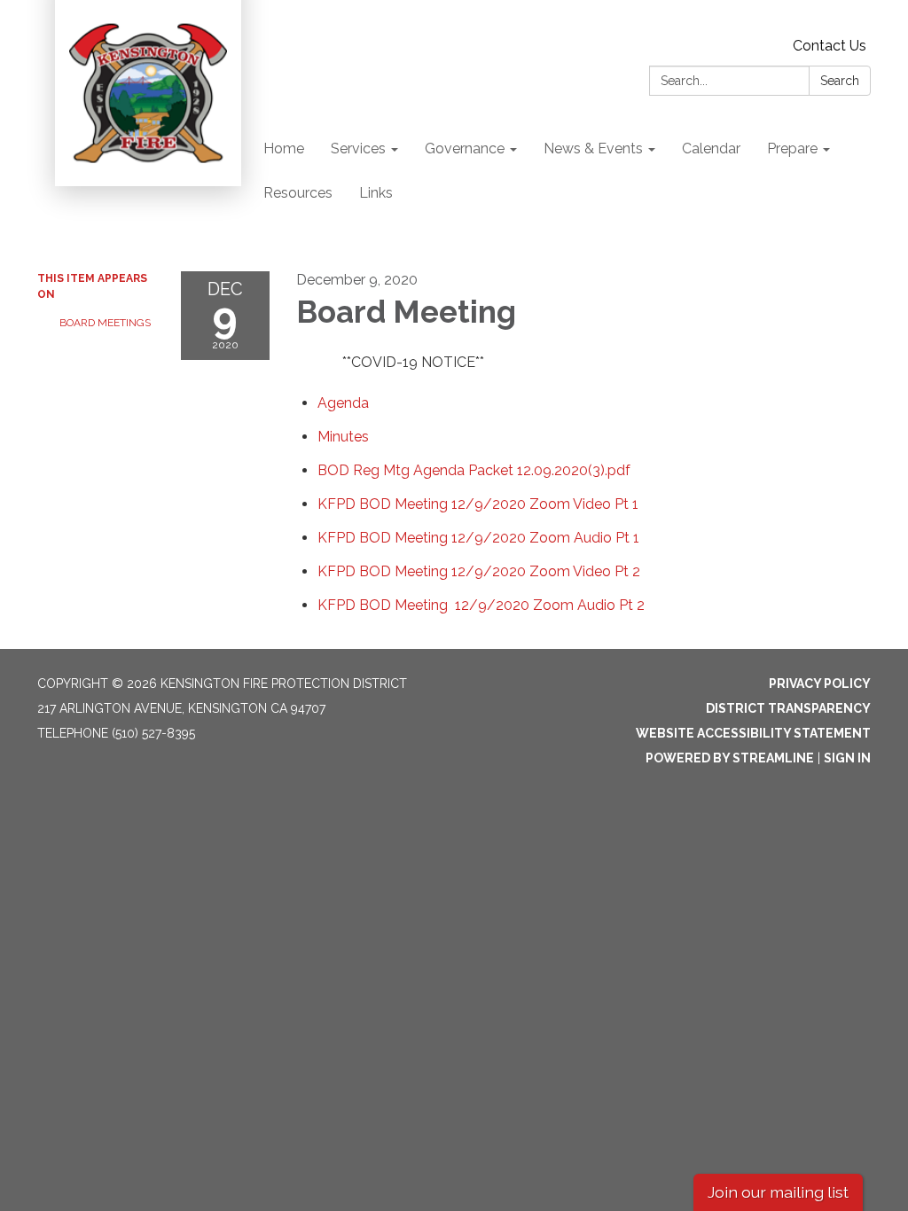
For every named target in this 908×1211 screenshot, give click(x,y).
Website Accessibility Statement (753, 733)
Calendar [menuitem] (711, 148)
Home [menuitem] (283, 148)
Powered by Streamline (730, 758)
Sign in (847, 758)
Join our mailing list (778, 1192)
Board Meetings (105, 322)
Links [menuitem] (376, 192)
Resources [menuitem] (298, 192)
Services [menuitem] (358, 148)
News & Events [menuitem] (593, 148)
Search (839, 81)
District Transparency (788, 708)
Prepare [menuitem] (792, 148)
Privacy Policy (820, 683)
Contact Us (829, 45)
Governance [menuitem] (465, 148)
